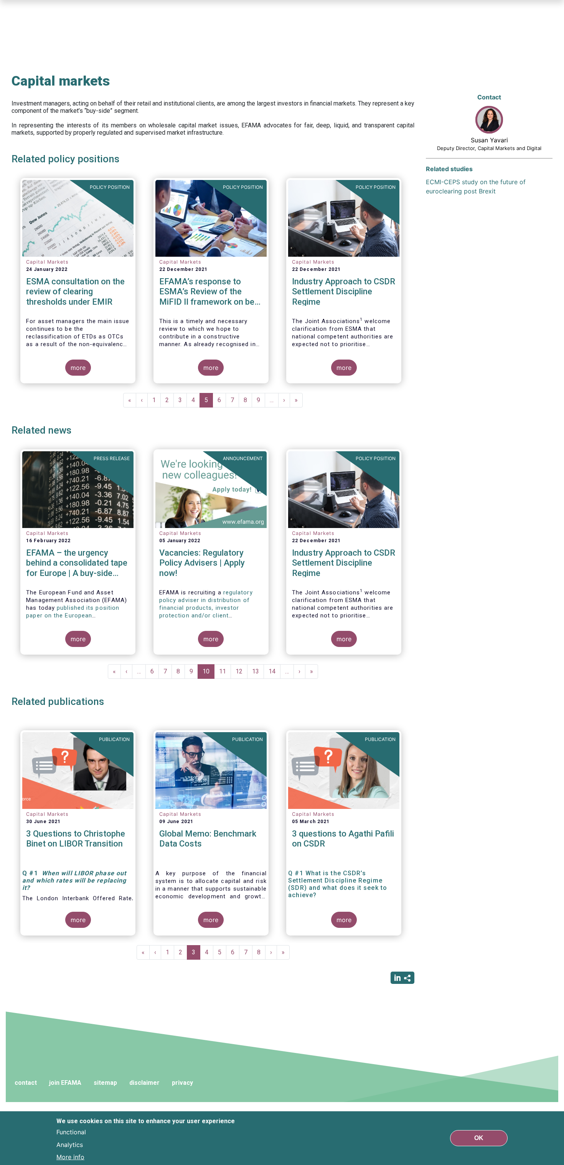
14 (274, 671)
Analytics (69, 1144)
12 (241, 671)
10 (208, 673)
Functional (71, 1132)
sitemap (105, 1082)
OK (478, 1138)
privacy (182, 1082)
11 (225, 671)
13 (258, 671)
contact (26, 1082)
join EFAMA (65, 1082)
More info (70, 1156)
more (78, 367)
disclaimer (144, 1082)
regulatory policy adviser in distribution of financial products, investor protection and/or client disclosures (206, 608)
